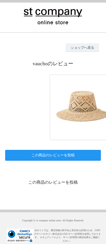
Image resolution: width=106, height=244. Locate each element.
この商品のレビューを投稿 (53, 155)
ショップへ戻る (82, 48)
